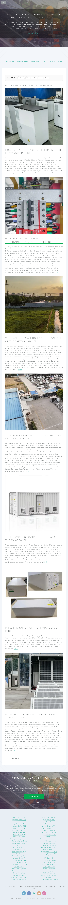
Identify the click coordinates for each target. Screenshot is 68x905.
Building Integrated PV (49, 854)
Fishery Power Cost (48, 869)
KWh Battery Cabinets (19, 817)
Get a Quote (34, 796)
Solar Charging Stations (49, 828)
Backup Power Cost (19, 873)
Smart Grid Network (19, 834)
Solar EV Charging (49, 830)
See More (15, 758)
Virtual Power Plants (19, 828)
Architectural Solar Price (49, 851)
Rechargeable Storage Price (19, 822)
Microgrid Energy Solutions (19, 839)
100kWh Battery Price (49, 841)
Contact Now (34, 802)
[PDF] (58, 173)
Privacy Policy (31, 898)
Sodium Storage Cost (19, 856)
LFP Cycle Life (19, 866)
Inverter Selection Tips (48, 826)
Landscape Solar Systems (49, 856)
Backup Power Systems (19, 871)
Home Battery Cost (49, 843)
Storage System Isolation (49, 875)
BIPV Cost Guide (48, 858)
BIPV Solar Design (49, 849)
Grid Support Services (19, 837)
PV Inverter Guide (49, 824)
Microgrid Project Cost (19, 847)
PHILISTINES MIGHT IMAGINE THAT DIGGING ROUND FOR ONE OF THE (37, 61)
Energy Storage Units (49, 845)
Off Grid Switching (19, 875)
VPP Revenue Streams (19, 832)
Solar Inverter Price (49, 819)
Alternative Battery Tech (19, 858)
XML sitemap (40, 898)
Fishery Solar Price (49, 862)
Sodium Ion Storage (19, 849)
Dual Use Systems (49, 866)
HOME (8, 61)
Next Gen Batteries (19, 854)
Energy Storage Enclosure (19, 824)
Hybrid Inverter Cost (49, 822)
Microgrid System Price (19, 841)
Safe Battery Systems (19, 869)
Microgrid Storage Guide (19, 843)
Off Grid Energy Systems (49, 871)
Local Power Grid (19, 845)
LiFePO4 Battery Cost (19, 862)
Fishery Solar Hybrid (49, 860)
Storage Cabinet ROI (19, 826)
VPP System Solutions (19, 830)
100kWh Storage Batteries (48, 839)
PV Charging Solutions (49, 837)
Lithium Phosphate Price (19, 864)
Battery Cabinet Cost (19, 819)
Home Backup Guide (19, 879)
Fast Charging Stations (49, 834)
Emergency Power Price (19, 877)
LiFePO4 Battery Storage (19, 860)
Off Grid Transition (49, 873)
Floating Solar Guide (49, 864)
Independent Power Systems (49, 879)
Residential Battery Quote (48, 847)
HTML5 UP (54, 898)
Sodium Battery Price (19, 851)
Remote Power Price (49, 877)
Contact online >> (34, 33)
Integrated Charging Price (49, 832)
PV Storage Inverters (49, 817)
